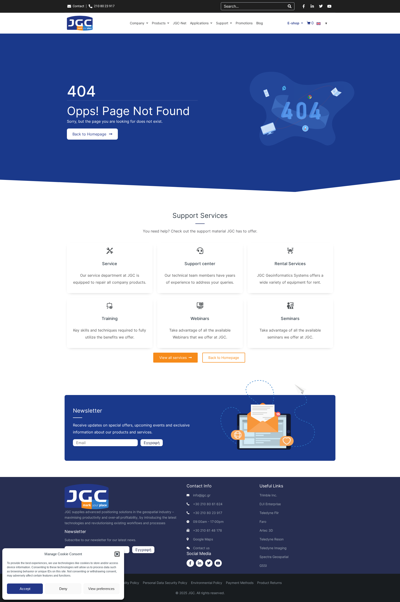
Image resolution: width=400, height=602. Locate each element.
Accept (25, 589)
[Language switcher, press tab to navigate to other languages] (322, 23)
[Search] (289, 6)
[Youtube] (329, 6)
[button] (117, 554)
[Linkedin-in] (312, 6)
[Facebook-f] (303, 6)
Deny (63, 589)
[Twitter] (321, 6)
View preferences (101, 589)
